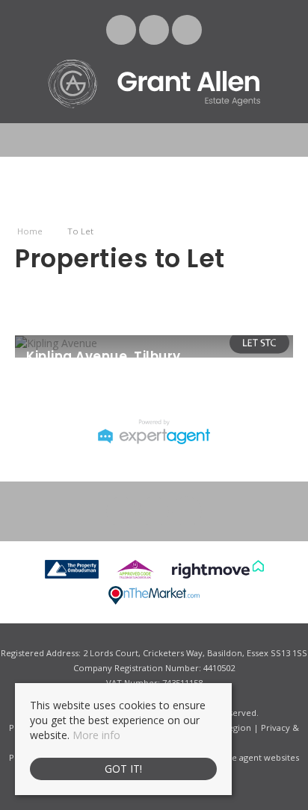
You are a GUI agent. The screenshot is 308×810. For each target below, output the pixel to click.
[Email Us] (121, 30)
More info (96, 735)
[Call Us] (187, 30)
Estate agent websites (256, 757)
